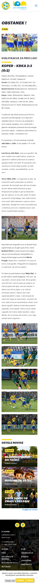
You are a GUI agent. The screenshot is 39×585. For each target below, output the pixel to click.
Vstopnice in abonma (7, 558)
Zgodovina (26, 560)
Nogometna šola (9, 563)
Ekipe (4, 553)
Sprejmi (21, 580)
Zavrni (30, 580)
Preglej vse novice (29, 510)
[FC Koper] (6, 6)
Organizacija (27, 553)
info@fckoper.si (9, 542)
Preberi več (10, 581)
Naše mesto (26, 564)
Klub (23, 549)
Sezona (5, 549)
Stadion (24, 557)
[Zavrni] (36, 578)
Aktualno (6, 567)
